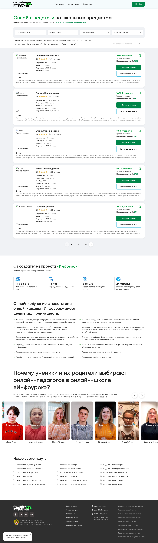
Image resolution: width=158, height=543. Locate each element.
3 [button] (78, 244)
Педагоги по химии (24, 476)
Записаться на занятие (128, 74)
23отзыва (55, 210)
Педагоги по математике (70, 469)
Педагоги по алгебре (68, 465)
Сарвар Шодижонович (47, 93)
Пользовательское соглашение (129, 514)
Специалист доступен (121, 32)
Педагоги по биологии (112, 484)
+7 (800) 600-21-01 (101, 518)
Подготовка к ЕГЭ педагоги (71, 472)
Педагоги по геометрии (113, 465)
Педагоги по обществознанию (116, 469)
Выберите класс (55, 32)
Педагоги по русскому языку (28, 465)
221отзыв (55, 97)
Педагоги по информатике (27, 472)
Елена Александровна (47, 131)
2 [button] (74, 244)
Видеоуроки (87, 4)
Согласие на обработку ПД (128, 525)
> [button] (91, 244)
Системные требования (127, 510)
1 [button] (71, 244)
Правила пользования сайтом (129, 533)
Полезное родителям (74, 525)
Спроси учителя (73, 4)
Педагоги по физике (68, 476)
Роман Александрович (47, 168)
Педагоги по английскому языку (29, 469)
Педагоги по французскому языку (30, 484)
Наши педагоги (71, 506)
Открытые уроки (72, 510)
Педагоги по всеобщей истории (73, 480)
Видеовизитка (23, 73)
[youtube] (32, 514)
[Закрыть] (30, 534)
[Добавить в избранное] (140, 55)
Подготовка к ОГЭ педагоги (115, 472)
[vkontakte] (21, 514)
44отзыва (55, 59)
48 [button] (86, 244)
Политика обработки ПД (127, 521)
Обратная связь (100, 506)
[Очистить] (136, 44)
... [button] (82, 244)
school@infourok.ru (101, 510)
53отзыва (55, 172)
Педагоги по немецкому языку (73, 484)
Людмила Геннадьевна (47, 55)
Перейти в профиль (129, 67)
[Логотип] (23, 4)
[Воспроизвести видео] (12, 420)
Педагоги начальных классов (115, 476)
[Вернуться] (3, 271)
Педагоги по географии (113, 480)
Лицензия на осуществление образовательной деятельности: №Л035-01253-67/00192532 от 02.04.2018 (52, 40)
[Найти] (140, 44)
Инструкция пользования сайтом (130, 506)
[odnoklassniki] (15, 514)
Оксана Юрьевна (45, 206)
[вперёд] (142, 395)
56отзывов (56, 134)
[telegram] (26, 514)
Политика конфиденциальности (129, 517)
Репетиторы (59, 4)
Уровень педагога (88, 32)
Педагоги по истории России (28, 480)
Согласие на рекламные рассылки (131, 529)
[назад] (134, 395)
